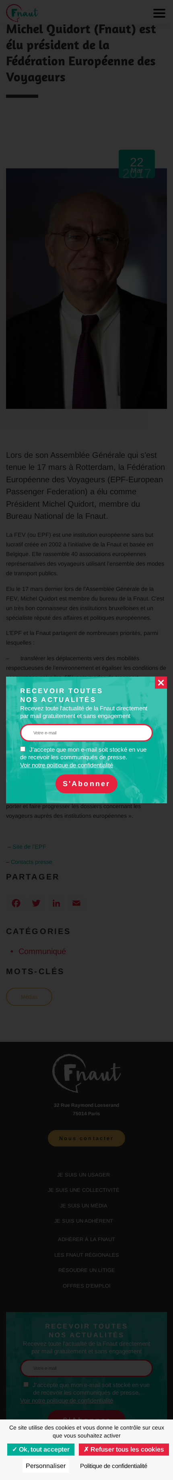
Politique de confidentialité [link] (113, 1465)
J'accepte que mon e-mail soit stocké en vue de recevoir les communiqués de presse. (83, 757)
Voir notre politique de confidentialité (66, 765)
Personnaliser (46, 1465)
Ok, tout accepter (43, 1449)
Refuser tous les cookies (126, 1449)
